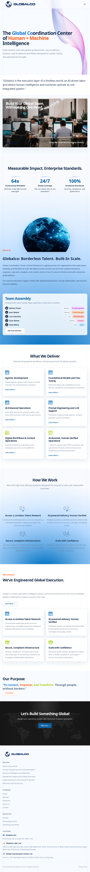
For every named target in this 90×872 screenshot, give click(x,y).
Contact (5, 807)
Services (6, 797)
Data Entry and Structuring (13, 783)
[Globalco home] (20, 4)
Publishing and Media (11, 825)
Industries (6, 800)
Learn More (9, 390)
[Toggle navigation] (84, 4)
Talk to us (44, 726)
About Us (6, 804)
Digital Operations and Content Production (19, 780)
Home (5, 794)
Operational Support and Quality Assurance (19, 776)
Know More (9, 693)
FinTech (5, 818)
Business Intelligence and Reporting (16, 773)
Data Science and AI (10, 766)
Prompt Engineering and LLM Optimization (19, 770)
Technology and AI (10, 821)
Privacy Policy (82, 867)
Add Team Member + (15, 331)
